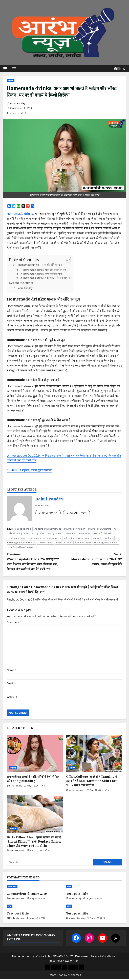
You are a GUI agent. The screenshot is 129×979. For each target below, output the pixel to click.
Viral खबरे (12, 886)
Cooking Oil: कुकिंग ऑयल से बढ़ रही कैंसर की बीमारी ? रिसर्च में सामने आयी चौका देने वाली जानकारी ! (69, 599)
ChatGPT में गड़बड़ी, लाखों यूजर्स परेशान (29, 470)
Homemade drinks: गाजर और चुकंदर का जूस (44, 269)
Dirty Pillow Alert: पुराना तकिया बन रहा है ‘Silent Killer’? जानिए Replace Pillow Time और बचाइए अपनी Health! (34, 841)
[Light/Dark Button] (117, 68)
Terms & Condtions (103, 956)
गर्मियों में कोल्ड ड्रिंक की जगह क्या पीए (22, 547)
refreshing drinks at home (77, 538)
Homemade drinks (20, 214)
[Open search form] (124, 69)
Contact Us (43, 956)
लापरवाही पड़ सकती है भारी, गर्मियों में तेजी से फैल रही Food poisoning (33, 779)
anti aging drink (23, 528)
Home (16, 956)
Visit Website (48, 513)
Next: (96, 559)
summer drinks (45, 542)
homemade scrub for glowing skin (44, 538)
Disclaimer (82, 956)
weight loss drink (64, 542)
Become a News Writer (63, 960)
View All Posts (76, 513)
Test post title (77, 894)
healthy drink (37, 533)
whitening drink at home (106, 542)
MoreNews (56, 975)
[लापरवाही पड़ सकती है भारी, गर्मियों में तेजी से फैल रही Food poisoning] (35, 753)
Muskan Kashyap (17, 898)
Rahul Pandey (17, 103)
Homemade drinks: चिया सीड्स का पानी (42, 273)
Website (12, 697)
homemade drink (16, 538)
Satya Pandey (15, 785)
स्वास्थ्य (10, 80)
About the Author (22, 283)
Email (11, 683)
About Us (28, 956)
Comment (14, 622)
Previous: (33, 561)
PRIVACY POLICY (63, 956)
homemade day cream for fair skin (95, 533)
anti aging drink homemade (47, 528)
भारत (69, 886)
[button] (5, 68)
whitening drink (83, 542)
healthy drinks (54, 533)
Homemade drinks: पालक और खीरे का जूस (40, 264)
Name (11, 670)
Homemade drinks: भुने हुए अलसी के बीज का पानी (46, 277)
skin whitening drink (103, 538)
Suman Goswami (76, 789)
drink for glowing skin (74, 528)
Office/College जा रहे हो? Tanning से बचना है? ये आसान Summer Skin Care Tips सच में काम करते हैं (91, 781)
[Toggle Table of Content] (66, 260)
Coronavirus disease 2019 (27, 894)
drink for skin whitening (99, 528)
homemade (69, 533)
